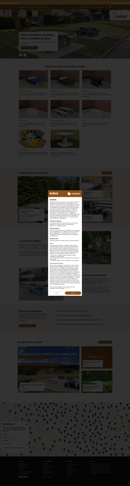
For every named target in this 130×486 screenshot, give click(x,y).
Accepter (73, 293)
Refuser (56, 293)
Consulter (67, 288)
